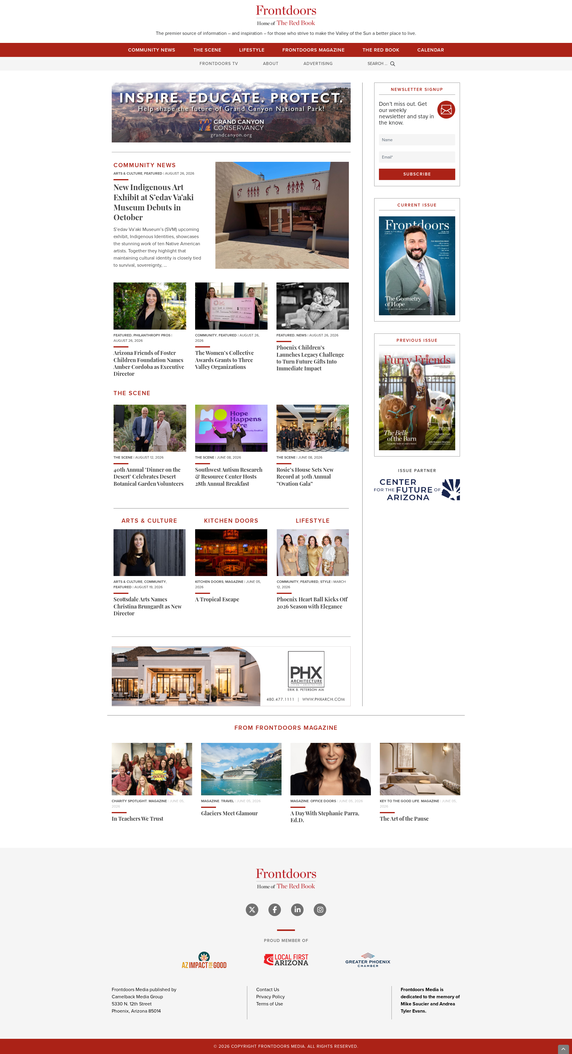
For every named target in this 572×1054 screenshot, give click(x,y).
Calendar (430, 49)
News (301, 335)
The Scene (207, 49)
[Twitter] (252, 910)
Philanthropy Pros (151, 335)
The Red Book (381, 49)
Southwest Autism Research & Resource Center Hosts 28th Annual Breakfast (228, 477)
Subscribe (417, 174)
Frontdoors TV (219, 63)
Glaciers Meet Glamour (229, 814)
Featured (153, 173)
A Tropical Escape (217, 600)
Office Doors (323, 801)
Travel (227, 801)
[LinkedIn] (297, 910)
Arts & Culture (128, 173)
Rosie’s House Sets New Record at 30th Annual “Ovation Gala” (304, 477)
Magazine (234, 581)
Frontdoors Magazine (313, 49)
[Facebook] (274, 910)
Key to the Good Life (399, 801)
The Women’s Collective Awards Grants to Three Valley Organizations (224, 360)
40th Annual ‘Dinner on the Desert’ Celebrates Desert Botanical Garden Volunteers (149, 477)
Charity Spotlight (129, 801)
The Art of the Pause (404, 819)
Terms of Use (269, 1003)
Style (325, 581)
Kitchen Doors (209, 581)
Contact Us (267, 989)
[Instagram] (320, 910)
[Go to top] (563, 1049)
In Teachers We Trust (137, 819)
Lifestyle (252, 49)
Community (206, 335)
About (271, 63)
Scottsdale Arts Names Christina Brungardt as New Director (147, 607)
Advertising (318, 63)
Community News (151, 49)
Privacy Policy (270, 996)
